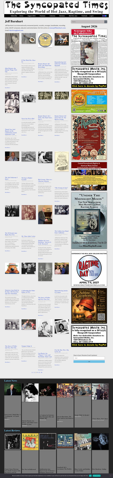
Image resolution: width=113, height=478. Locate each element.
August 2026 (32, 16)
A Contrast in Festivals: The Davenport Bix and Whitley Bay (47, 416)
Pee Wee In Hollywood (29, 469)
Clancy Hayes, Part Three (100, 419)
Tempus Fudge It (27, 346)
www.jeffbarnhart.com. (57, 28)
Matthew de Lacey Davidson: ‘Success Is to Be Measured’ (44, 242)
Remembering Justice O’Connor (61, 291)
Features (42, 16)
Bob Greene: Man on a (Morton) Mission (45, 180)
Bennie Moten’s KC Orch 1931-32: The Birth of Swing (60, 117)
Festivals (84, 16)
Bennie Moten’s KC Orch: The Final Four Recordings (44, 65)
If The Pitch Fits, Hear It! (28, 61)
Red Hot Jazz (73, 16)
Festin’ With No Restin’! (82, 415)
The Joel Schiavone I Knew (11, 178)
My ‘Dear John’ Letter (28, 236)
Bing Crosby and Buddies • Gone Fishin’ (82, 470)
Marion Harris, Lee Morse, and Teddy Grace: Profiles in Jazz (30, 422)
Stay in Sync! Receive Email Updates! (85, 355)
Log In (91, 16)
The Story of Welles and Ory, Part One (11, 347)
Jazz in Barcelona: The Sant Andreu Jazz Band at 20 (65, 418)
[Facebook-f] (103, 16)
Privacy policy (96, 475)
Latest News (10, 380)
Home (21, 16)
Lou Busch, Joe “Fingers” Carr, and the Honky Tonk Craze (45, 355)
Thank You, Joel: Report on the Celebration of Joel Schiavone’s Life (11, 131)
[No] (110, 475)
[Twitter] (105, 16)
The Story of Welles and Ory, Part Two (44, 298)
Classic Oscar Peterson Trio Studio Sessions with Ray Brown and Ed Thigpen (12, 471)
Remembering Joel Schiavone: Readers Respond (60, 63)
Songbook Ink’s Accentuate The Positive (64, 468)
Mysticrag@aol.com (16, 30)
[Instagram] (104, 16)
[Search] (105, 21)
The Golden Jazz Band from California (61, 232)
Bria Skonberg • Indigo (99, 469)
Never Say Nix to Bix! (28, 119)
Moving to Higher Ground (27, 179)
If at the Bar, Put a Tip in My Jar (62, 351)
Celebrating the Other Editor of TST (28, 291)
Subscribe (14, 16)
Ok (90, 475)
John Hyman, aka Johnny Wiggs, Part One (11, 70)
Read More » (7, 87)
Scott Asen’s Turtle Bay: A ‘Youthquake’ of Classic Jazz (13, 416)
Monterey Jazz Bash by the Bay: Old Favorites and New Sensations (12, 291)
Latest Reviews (12, 430)
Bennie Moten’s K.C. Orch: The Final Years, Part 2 (45, 117)
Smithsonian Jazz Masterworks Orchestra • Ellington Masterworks (47, 470)
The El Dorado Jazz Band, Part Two (11, 234)
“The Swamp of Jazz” (61, 188)
